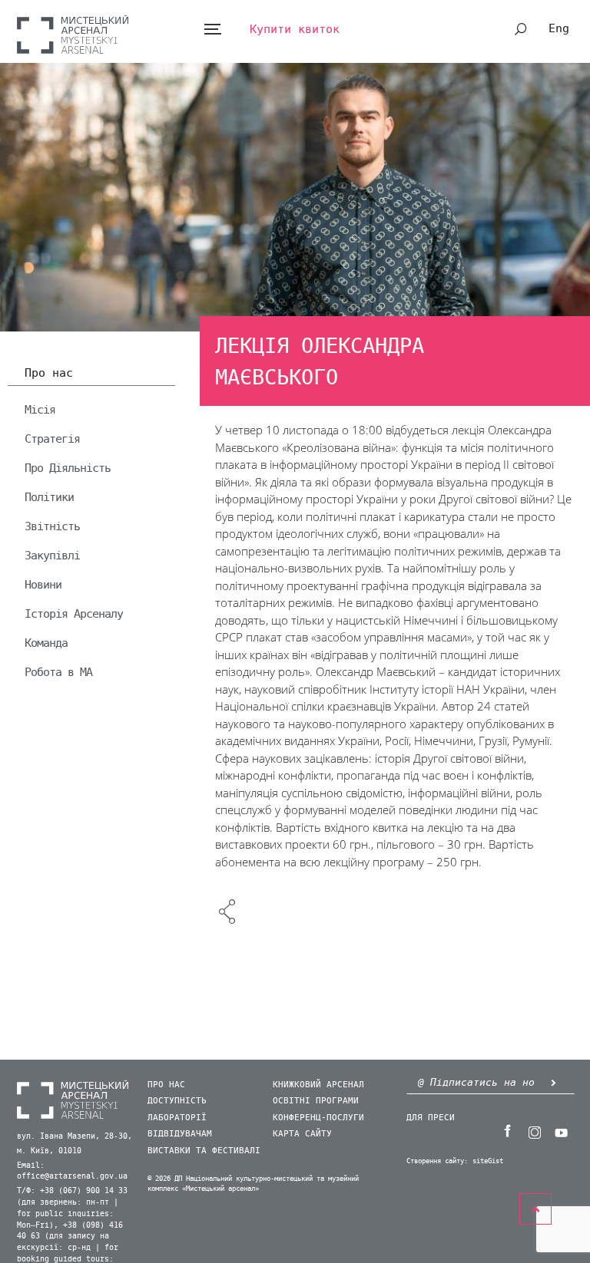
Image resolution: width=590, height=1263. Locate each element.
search (521, 29)
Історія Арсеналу (74, 613)
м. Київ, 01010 (49, 1151)
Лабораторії (177, 1117)
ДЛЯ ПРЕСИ (430, 1117)
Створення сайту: (437, 1161)
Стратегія (52, 438)
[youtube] (562, 1131)
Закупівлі (52, 555)
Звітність (52, 526)
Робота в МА (58, 672)
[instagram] (535, 1131)
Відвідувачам (180, 1133)
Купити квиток (295, 29)
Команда (46, 643)
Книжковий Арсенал (318, 1084)
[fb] (508, 1131)
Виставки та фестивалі (204, 1150)
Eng (559, 28)
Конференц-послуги (318, 1117)
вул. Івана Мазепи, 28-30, (74, 1136)
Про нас (49, 373)
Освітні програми (316, 1100)
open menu (212, 29)
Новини (43, 584)
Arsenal (72, 34)
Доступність (177, 1100)
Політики (49, 497)
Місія (40, 409)
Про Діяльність (68, 468)
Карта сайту (302, 1133)
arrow (553, 1082)
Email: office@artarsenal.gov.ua (72, 1171)
